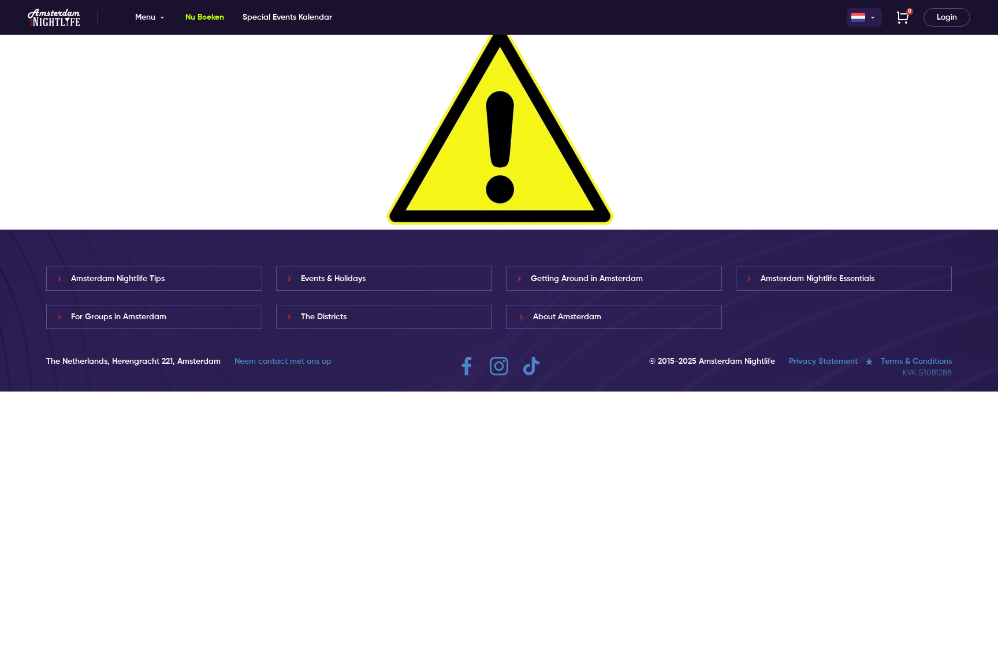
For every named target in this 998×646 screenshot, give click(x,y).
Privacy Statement (823, 361)
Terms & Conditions (916, 361)
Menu (145, 17)
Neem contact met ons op (283, 361)
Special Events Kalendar (287, 17)
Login (947, 17)
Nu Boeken (204, 17)
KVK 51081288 (927, 373)
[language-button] (864, 17)
